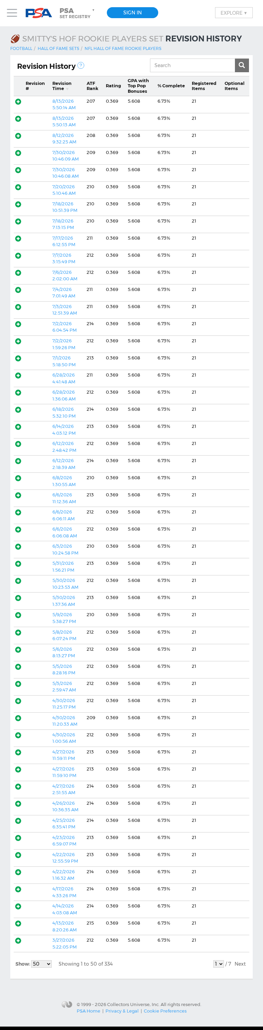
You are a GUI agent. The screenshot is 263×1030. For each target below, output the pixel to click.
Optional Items (235, 85)
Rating (113, 85)
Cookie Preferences (165, 1011)
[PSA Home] (41, 13)
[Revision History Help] (80, 65)
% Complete (171, 85)
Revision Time (62, 85)
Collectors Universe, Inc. (133, 1004)
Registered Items (204, 85)
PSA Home (88, 1011)
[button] (77, 13)
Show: (23, 964)
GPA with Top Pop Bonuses (138, 86)
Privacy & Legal (122, 1011)
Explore (234, 12)
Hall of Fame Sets (58, 48)
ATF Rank (92, 85)
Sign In (132, 13)
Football (21, 48)
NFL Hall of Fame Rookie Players (123, 48)
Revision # (35, 85)
